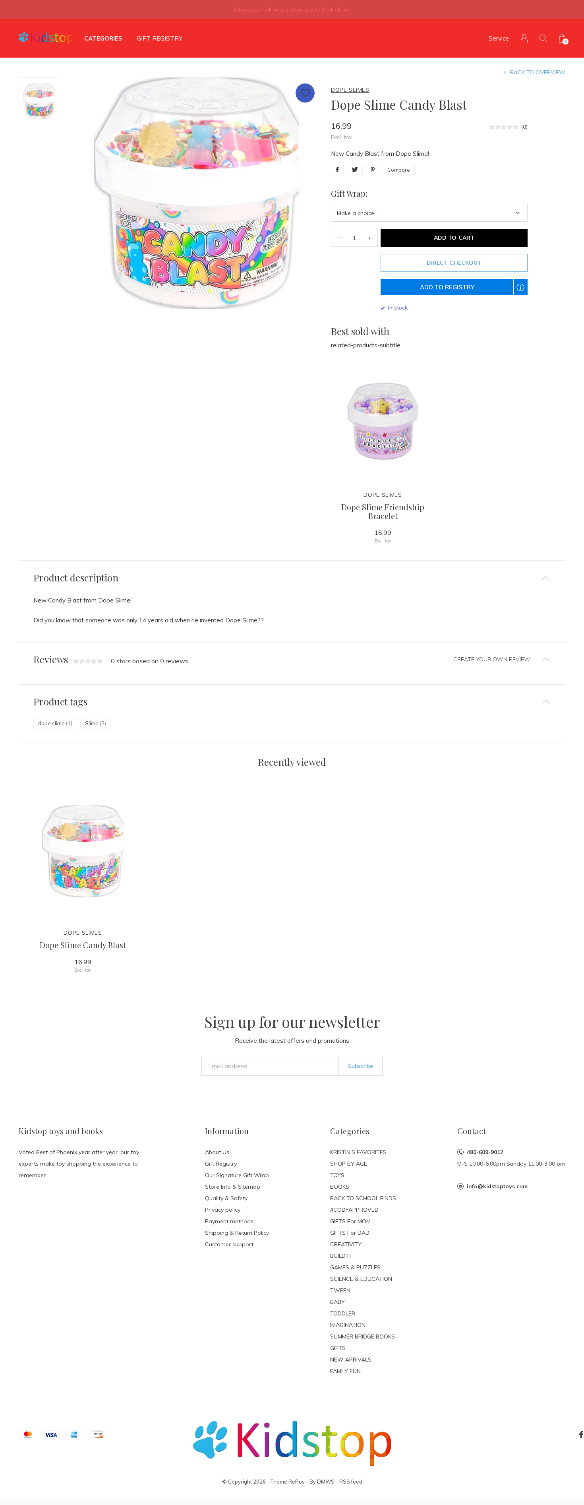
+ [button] (370, 238)
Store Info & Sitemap (232, 1186)
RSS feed (350, 1481)
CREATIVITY (346, 1244)
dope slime (55, 723)
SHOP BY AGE (348, 1163)
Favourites (305, 93)
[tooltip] (524, 292)
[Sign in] (524, 38)
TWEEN (340, 1290)
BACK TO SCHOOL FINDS (363, 1198)
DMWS (326, 1481)
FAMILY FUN (345, 1371)
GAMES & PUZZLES (355, 1267)
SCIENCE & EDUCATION (361, 1278)
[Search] (543, 38)
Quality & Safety (226, 1198)
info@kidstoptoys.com (497, 1186)
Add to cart (454, 237)
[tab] (292, 578)
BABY (337, 1301)
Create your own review (491, 659)
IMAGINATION (347, 1325)
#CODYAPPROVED (354, 1209)
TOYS (337, 1175)
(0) (524, 126)
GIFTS (338, 1348)
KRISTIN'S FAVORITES (358, 1152)
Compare (398, 170)
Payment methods (229, 1221)
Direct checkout (454, 262)
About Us (217, 1152)
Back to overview (537, 72)
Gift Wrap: (349, 193)
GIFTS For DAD (349, 1232)
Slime (95, 723)
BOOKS (339, 1186)
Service (499, 38)
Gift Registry (159, 38)
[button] (454, 287)
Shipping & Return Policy (237, 1232)
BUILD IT (341, 1255)
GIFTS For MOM (350, 1221)
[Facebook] (581, 1435)
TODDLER (342, 1313)
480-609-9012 (485, 1152)
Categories (103, 38)
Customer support (229, 1244)
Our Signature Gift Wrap (237, 1175)
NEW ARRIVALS (350, 1359)
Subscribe (360, 1065)
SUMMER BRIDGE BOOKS (362, 1336)
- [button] (339, 238)
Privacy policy (222, 1209)
